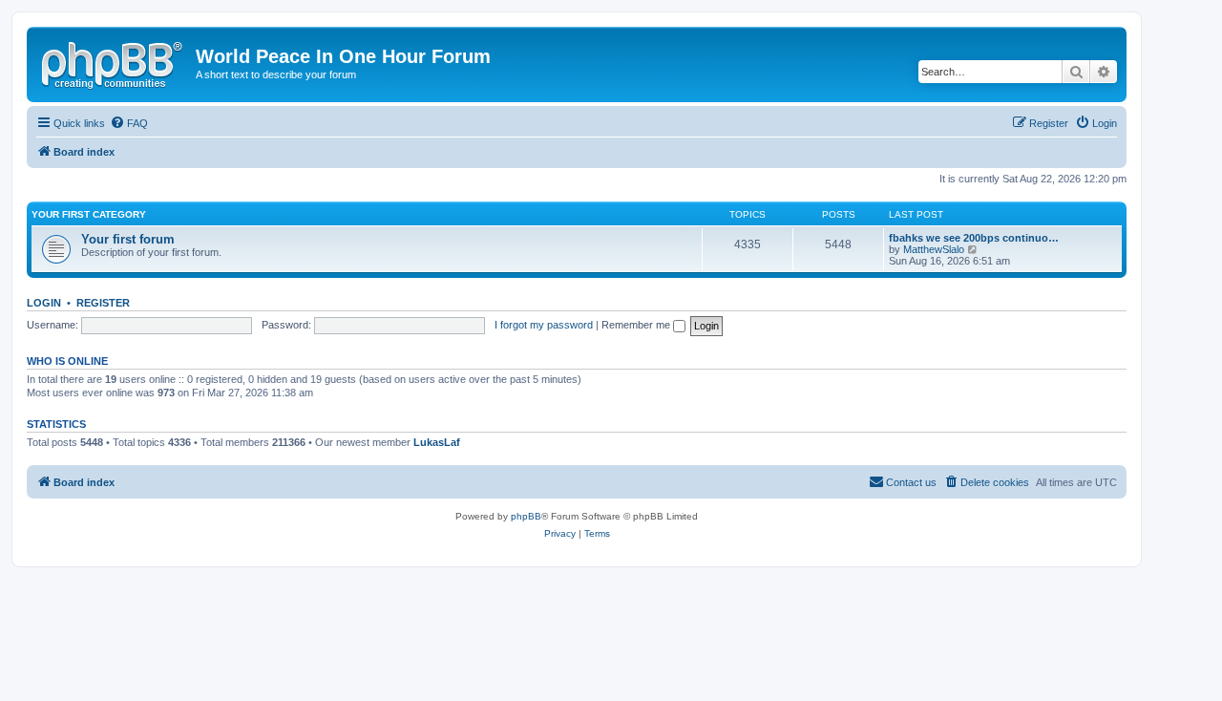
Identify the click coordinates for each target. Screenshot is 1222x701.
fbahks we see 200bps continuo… (974, 238)
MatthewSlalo (933, 249)
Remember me (637, 324)
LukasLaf (436, 442)
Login (44, 302)
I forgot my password (544, 324)
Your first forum (128, 239)
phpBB (526, 516)
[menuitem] (129, 123)
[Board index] (114, 62)
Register (103, 302)
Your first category (89, 214)
